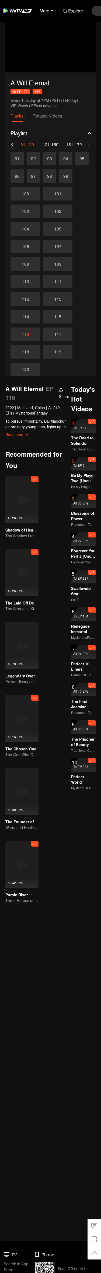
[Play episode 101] (57, 194)
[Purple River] (22, 864)
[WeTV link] (17, 10)
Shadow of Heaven (22, 530)
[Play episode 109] (57, 264)
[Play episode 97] (33, 176)
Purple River (16, 894)
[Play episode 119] (57, 352)
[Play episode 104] (25, 229)
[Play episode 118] (25, 352)
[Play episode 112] (25, 299)
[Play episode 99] (65, 176)
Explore (75, 11)
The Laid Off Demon (23, 603)
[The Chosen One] (22, 718)
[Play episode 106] (25, 246)
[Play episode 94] (65, 158)
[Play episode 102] (25, 211)
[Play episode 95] (82, 158)
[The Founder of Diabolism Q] (22, 791)
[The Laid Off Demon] (22, 572)
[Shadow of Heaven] (22, 499)
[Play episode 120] (25, 369)
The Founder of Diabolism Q (31, 821)
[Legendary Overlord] (22, 645)
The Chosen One (20, 748)
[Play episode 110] (25, 281)
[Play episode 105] (57, 229)
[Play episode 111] (57, 281)
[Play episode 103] (57, 211)
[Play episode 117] (57, 334)
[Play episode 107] (57, 246)
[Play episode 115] (57, 316)
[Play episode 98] (49, 176)
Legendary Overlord (23, 676)
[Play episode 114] (25, 316)
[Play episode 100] (25, 194)
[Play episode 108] (25, 264)
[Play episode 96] (17, 176)
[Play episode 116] (25, 334)
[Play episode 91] (17, 158)
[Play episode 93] (49, 158)
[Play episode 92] (33, 158)
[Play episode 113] (57, 299)
